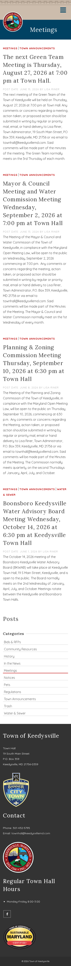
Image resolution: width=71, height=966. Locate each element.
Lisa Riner (52, 89)
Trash (8, 706)
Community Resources (20, 649)
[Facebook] (7, 914)
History (9, 656)
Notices (9, 678)
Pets (7, 685)
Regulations (12, 692)
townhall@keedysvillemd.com (30, 833)
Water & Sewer (15, 713)
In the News (12, 663)
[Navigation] (63, 10)
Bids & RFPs (12, 642)
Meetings (10, 48)
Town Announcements (37, 48)
